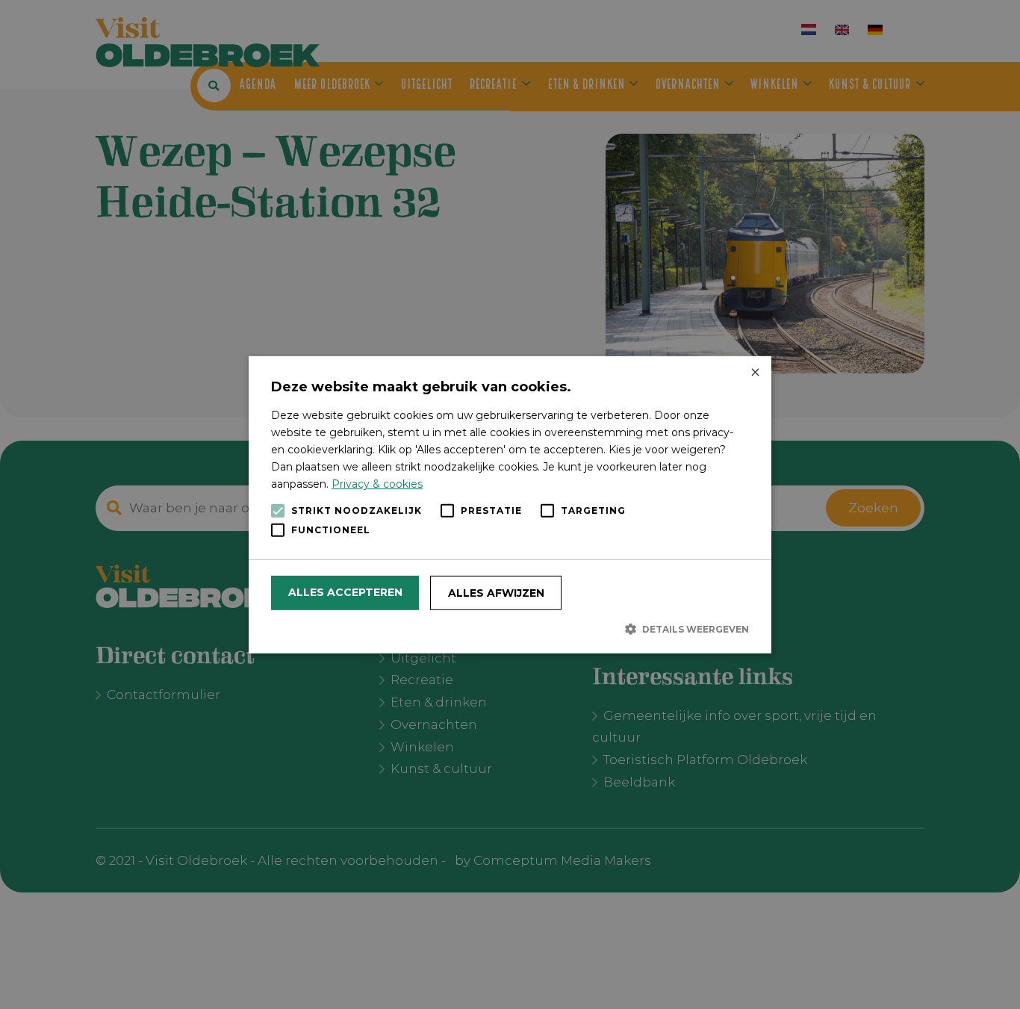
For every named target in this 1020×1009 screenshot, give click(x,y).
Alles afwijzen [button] (496, 593)
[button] (510, 628)
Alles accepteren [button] (345, 592)
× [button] (754, 372)
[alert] (510, 504)
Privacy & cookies (377, 484)
